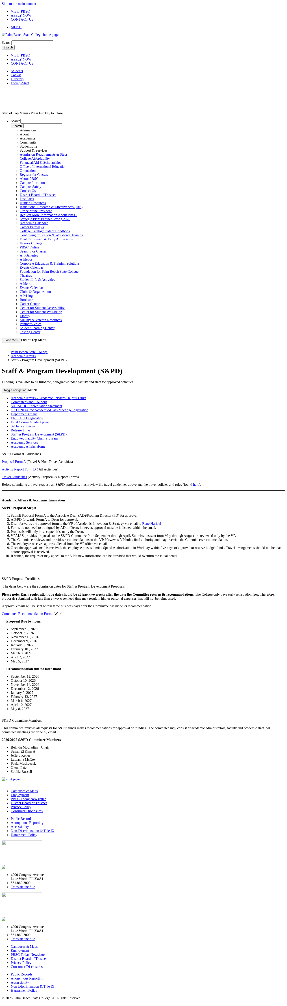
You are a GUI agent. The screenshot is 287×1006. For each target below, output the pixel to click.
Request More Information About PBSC (48, 215)
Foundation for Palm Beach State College (49, 271)
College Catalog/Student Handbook (45, 231)
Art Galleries (29, 255)
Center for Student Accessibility (42, 308)
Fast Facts (27, 199)
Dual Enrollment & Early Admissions (46, 239)
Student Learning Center (37, 328)
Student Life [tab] (28, 146)
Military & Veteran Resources (41, 320)
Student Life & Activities (37, 279)
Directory (17, 79)
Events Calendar (31, 267)
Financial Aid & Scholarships (40, 162)
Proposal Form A (14, 462)
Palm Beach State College (29, 352)
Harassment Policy (24, 835)
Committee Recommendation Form (27, 614)
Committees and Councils (29, 402)
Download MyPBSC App (20, 859)
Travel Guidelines (14, 477)
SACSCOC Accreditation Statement (36, 406)
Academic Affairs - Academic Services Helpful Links (48, 398)
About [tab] (24, 134)
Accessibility (20, 827)
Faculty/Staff (20, 83)
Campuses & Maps (24, 791)
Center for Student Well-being (41, 312)
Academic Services (24, 442)
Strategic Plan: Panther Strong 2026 (45, 219)
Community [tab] (28, 142)
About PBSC (29, 179)
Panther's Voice (30, 324)
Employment (20, 795)
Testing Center (30, 332)
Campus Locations (33, 183)
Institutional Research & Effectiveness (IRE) (51, 207)
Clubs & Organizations (36, 292)
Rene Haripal (151, 523)
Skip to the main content (19, 4)
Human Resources (33, 203)
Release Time (20, 430)
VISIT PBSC (20, 11)
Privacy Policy (21, 807)
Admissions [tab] (28, 130)
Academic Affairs (23, 356)
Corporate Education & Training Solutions (50, 263)
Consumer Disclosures (27, 811)
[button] (148, 27)
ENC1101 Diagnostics (27, 418)
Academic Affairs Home (28, 446)
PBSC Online (29, 247)
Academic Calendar (34, 223)
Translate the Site (23, 887)
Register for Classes (34, 174)
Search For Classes (33, 251)
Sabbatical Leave (23, 426)
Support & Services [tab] (33, 150)
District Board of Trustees (38, 195)
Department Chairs (24, 414)
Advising (26, 296)
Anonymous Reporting (27, 823)
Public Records (21, 819)
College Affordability (35, 158)
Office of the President (36, 211)
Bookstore (27, 300)
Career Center (29, 304)
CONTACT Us (22, 19)
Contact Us (28, 191)
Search (6, 42)
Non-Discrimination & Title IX (32, 831)
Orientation (28, 170)
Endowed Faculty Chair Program (34, 438)
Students (17, 71)
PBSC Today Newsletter (28, 799)
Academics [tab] (27, 138)
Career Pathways (32, 227)
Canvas (16, 75)
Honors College (31, 243)
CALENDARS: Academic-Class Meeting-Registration (49, 410)
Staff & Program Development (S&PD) (39, 434)
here (196, 484)
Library (25, 316)
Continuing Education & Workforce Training (51, 235)
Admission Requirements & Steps (43, 154)
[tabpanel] (148, 164)
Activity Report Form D (19, 469)
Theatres (26, 275)
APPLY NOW (21, 15)
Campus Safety (30, 187)
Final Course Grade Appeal (30, 422)
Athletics (26, 259)
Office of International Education (43, 166)
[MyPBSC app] (15, 867)
